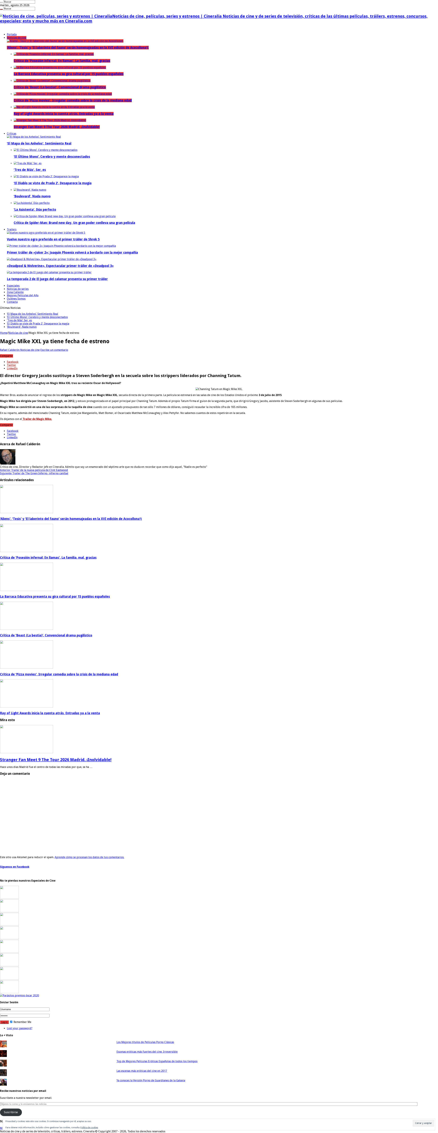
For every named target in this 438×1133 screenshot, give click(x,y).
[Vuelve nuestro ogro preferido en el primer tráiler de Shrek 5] (46, 232)
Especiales (13, 285)
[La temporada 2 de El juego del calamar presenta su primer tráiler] (49, 272)
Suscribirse (11, 1112)
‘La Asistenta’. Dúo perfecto (35, 209)
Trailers (11, 229)
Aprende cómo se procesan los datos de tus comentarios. (89, 857)
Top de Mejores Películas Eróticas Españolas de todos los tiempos (157, 1061)
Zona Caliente (15, 292)
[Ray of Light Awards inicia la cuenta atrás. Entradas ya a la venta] (54, 107)
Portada (12, 34)
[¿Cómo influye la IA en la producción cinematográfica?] (9, 911)
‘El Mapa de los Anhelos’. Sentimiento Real (39, 143)
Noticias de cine (16, 37)
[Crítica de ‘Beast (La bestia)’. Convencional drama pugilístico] (52, 80)
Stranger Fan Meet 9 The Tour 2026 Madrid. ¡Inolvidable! (57, 127)
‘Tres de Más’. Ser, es (30, 170)
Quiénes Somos (16, 298)
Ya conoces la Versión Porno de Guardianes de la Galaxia (151, 1080)
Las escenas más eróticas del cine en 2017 (142, 1070)
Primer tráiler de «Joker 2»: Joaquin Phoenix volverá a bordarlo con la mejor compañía (72, 252)
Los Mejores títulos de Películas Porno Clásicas (145, 1042)
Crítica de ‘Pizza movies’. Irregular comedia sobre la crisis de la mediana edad (73, 100)
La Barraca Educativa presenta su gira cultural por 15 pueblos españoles (69, 74)
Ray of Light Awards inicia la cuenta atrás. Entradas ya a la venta (64, 114)
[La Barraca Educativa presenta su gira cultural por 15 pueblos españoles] (60, 67)
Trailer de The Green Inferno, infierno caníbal (34, 473)
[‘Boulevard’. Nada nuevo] (30, 189)
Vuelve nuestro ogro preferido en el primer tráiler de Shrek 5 (53, 239)
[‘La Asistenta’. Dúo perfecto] (32, 203)
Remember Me (22, 1022)
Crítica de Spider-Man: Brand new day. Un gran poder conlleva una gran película (74, 223)
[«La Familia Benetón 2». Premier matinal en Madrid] (9, 938)
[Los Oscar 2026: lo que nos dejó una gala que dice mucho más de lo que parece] (9, 965)
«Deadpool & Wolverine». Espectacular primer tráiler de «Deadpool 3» (60, 266)
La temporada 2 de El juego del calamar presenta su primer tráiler (57, 279)
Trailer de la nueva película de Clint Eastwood (34, 470)
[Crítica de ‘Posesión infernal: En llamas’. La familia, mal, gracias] (54, 54)
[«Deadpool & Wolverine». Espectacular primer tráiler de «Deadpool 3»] (51, 259)
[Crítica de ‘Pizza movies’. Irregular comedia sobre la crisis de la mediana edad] (63, 94)
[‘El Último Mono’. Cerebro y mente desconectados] (45, 150)
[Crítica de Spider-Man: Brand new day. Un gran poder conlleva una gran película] (64, 216)
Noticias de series (18, 289)
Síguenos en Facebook (14, 866)
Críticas (11, 133)
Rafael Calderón (10, 350)
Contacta (12, 302)
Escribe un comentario (54, 350)
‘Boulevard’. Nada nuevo (32, 196)
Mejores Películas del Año (22, 295)
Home (3, 332)
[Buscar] (1, 2)
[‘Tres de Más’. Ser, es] (27, 163)
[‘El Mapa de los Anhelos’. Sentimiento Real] (34, 136)
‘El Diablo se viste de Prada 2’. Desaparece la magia (53, 183)
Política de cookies (89, 1127)
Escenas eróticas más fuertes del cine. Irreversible (147, 1051)
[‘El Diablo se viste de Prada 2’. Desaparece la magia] (46, 176)
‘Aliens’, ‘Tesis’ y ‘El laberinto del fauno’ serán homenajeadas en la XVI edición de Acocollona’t (78, 47)
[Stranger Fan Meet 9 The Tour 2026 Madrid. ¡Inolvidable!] (50, 120)
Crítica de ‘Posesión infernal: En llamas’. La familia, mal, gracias (62, 61)
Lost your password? (19, 1028)
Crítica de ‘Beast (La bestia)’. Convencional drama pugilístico (60, 87)
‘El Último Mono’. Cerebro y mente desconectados (52, 156)
